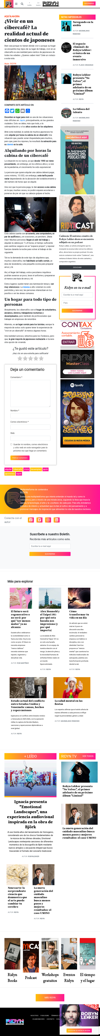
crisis (26, 469)
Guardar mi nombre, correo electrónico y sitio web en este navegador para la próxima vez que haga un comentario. (30, 447)
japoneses (10, 473)
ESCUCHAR (77, 267)
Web (12, 433)
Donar (58, 1019)
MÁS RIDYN (50, 997)
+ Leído (29, 4)
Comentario (16, 377)
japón (45, 469)
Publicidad (44, 1015)
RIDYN (13, 63)
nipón (18, 473)
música (26, 287)
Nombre (14, 410)
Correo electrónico (19, 422)
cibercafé (18, 469)
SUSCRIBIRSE (89, 3)
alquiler (8, 469)
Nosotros (34, 1015)
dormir (10, 144)
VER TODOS (87, 756)
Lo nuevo (38, 4)
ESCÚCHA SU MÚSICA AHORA (79, 1031)
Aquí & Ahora (12, 16)
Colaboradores (38, 1019)
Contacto (50, 1019)
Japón (22, 120)
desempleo (36, 469)
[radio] (19, 359)
